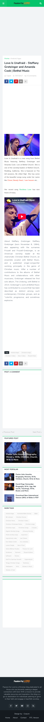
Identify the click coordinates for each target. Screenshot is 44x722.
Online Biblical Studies (12, 549)
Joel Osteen (23, 538)
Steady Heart (18, 180)
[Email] (21, 81)
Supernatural (28, 559)
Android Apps (16, 58)
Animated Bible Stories (24, 514)
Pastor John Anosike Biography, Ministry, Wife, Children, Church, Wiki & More (21, 457)
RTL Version (34, 718)
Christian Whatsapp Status (14, 524)
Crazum (27, 714)
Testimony (26, 563)
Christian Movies (21, 517)
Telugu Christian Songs (13, 563)
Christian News (10, 521)
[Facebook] (6, 81)
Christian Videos (10, 356)
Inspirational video (11, 538)
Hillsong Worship (28, 531)
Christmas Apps (10, 528)
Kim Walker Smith (11, 542)
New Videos (21, 356)
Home (6, 58)
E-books (34, 528)
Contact (24, 718)
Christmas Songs (23, 528)
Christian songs (26, 353)
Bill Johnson (9, 517)
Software (8, 556)
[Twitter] (11, 81)
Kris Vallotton (24, 542)
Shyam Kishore (28, 552)
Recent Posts (32, 356)
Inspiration (24, 535)
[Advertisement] (22, 31)
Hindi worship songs (12, 535)
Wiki (17, 566)
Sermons (17, 552)
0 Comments (31, 76)
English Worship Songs (12, 531)
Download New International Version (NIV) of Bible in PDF (27, 496)
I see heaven (29, 180)
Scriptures (9, 552)
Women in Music (27, 566)
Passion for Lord (27, 549)
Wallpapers (9, 566)
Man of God (20, 545)
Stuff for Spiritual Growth (13, 559)
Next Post (36, 432)
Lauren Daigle (10, 545)
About (15, 718)
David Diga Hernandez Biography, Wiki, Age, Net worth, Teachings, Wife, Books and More (26, 487)
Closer (9, 180)
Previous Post (9, 432)
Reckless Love (25, 189)
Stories (17, 556)
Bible (36, 514)
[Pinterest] (16, 81)
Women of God (10, 570)
